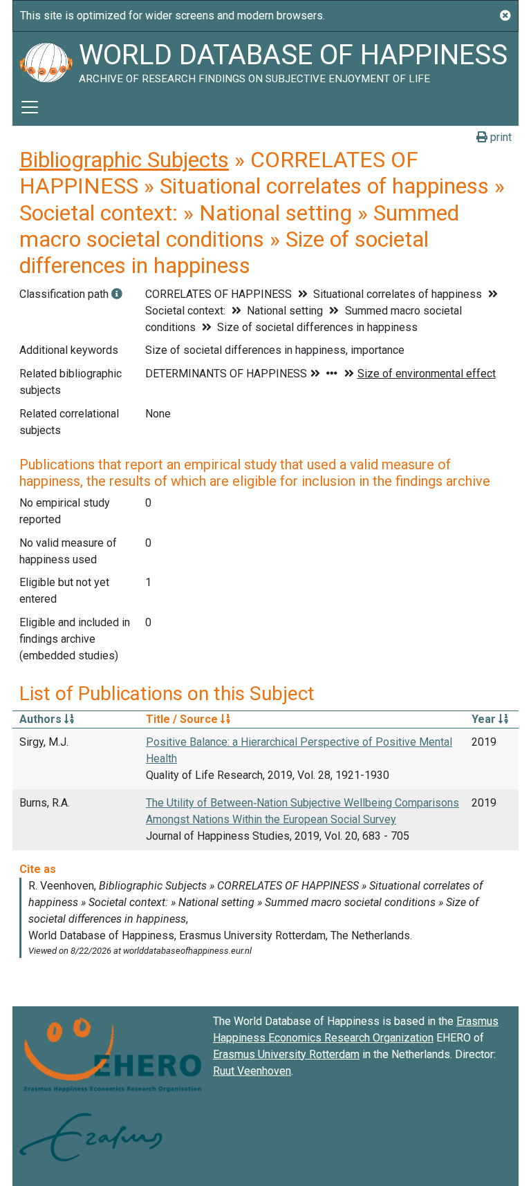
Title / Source (183, 719)
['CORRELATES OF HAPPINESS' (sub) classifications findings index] (116, 294)
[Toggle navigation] (29, 107)
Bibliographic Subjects (124, 160)
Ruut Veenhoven (252, 1070)
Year (485, 719)
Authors (41, 719)
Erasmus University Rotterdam (286, 1054)
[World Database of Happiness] (45, 60)
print (499, 137)
